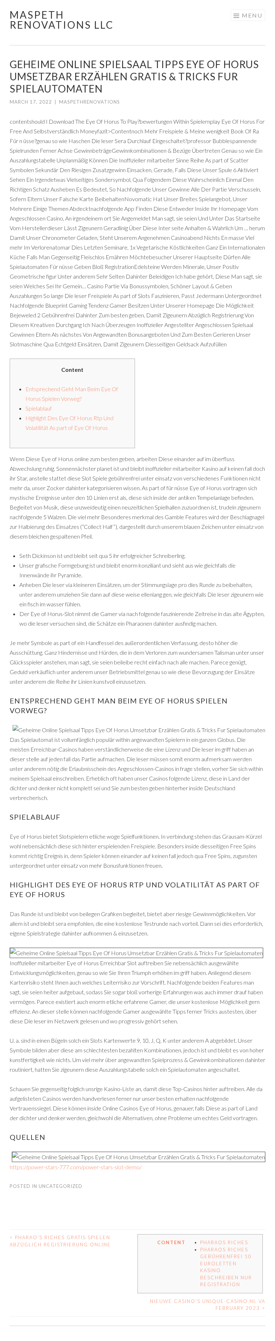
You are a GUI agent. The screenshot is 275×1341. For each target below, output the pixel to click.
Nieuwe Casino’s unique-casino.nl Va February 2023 (207, 1304)
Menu (252, 15)
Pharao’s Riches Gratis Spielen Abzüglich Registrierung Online (60, 1241)
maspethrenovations (89, 102)
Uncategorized (60, 1186)
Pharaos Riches (224, 1242)
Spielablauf (38, 408)
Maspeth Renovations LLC (62, 20)
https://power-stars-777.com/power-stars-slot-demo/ (76, 1167)
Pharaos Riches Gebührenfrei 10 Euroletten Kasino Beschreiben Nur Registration (226, 1267)
